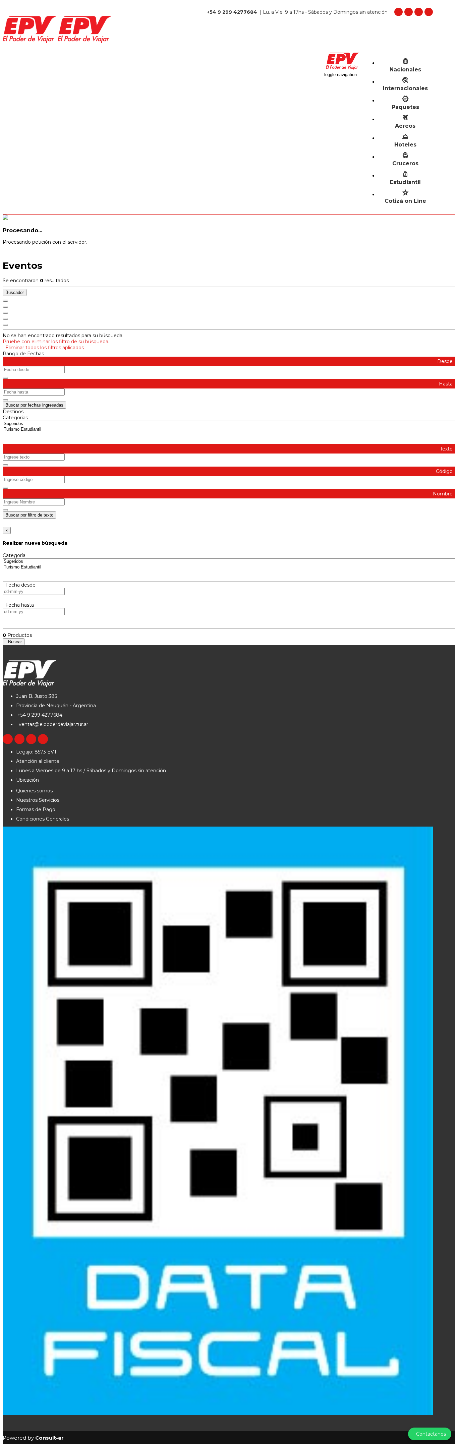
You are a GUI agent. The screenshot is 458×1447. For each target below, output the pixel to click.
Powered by (33, 1438)
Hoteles (405, 144)
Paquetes (405, 107)
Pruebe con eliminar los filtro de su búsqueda (55, 342)
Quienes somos (34, 791)
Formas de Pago (35, 809)
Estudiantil (405, 182)
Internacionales (405, 88)
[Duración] (5, 313)
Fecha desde (19, 585)
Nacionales (405, 69)
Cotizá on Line (405, 201)
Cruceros (405, 163)
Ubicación (27, 780)
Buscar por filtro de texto (29, 515)
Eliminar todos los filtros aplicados (43, 348)
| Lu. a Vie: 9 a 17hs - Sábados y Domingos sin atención (297, 12)
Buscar (13, 641)
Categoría (14, 555)
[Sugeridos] (229, 424)
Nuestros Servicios (37, 800)
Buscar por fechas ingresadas (34, 405)
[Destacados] (5, 301)
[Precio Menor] (5, 319)
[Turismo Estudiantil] (229, 429)
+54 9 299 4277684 (39, 715)
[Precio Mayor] (5, 325)
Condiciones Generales (42, 819)
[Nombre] (5, 307)
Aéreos (405, 126)
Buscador (14, 292)
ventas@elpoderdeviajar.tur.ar (52, 724)
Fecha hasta (18, 605)
